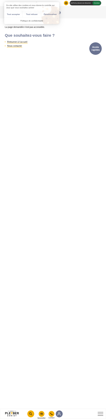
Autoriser (97, 3)
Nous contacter (14, 46)
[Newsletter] (41, 414)
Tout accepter (13, 14)
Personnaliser (50, 14)
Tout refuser (32, 14)
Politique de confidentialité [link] (31, 21)
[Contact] (51, 414)
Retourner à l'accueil (17, 42)
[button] (66, 3)
